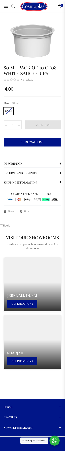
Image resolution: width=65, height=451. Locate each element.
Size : (11, 103)
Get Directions (22, 303)
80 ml (8, 111)
